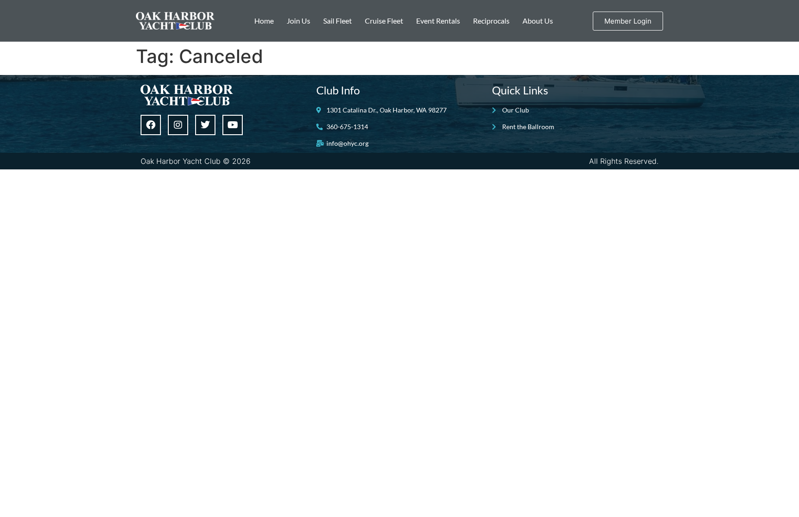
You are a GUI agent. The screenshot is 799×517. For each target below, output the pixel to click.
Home (264, 20)
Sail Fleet (337, 20)
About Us (537, 20)
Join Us (298, 20)
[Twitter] (205, 125)
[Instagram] (178, 125)
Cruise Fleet (384, 20)
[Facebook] (151, 125)
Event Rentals (438, 20)
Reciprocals (491, 20)
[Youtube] (232, 125)
